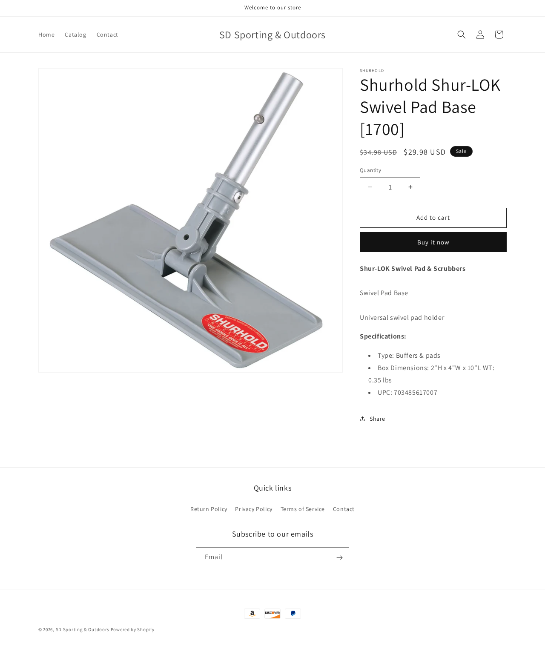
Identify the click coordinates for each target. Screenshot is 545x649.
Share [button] (377, 418)
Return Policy (208, 508)
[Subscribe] (339, 558)
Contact (344, 508)
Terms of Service (303, 508)
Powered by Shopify (133, 629)
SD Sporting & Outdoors (82, 629)
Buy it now (433, 242)
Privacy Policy (253, 508)
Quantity (370, 170)
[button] (461, 34)
